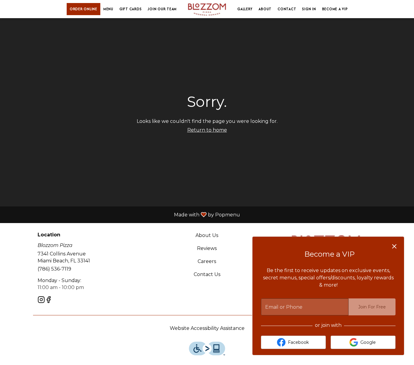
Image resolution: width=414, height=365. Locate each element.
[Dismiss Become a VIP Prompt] (394, 246)
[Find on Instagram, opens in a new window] (41, 300)
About (265, 9)
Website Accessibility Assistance (207, 328)
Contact (287, 9)
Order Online (83, 9)
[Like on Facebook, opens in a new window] (48, 300)
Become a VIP (335, 9)
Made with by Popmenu (122, 214)
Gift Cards (130, 9)
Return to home (207, 130)
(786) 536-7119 (54, 269)
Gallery (244, 9)
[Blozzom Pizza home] (207, 9)
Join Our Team (162, 9)
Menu (108, 9)
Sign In (309, 9)
